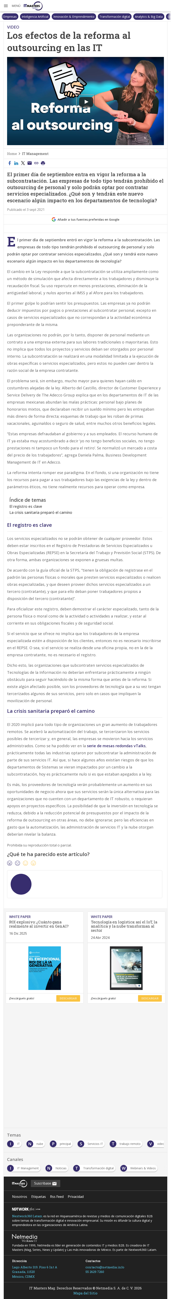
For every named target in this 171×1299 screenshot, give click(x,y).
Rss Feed (57, 1196)
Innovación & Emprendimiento (55, 17)
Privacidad (76, 1196)
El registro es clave (25, 506)
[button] (12, 6)
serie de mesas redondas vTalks (116, 745)
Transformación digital (96, 17)
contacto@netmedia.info (105, 1267)
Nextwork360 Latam (27, 1216)
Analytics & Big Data (130, 17)
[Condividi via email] (29, 163)
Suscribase (43, 1183)
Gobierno (155, 17)
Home (12, 153)
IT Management (35, 153)
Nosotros (19, 1196)
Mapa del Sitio (85, 1293)
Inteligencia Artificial (16, 17)
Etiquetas (38, 1196)
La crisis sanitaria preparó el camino (40, 512)
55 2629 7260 (95, 1272)
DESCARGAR (68, 998)
